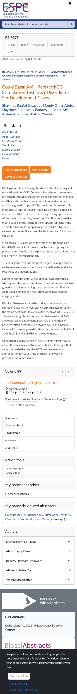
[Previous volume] (62, 475)
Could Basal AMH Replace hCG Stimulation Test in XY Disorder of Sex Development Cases (12, 248)
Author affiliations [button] (15, 272)
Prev (12, 44)
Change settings (18, 683)
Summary (11, 521)
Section (40, 44)
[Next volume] (68, 475)
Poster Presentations (33, 71)
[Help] (71, 24)
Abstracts (11, 550)
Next (23, 44)
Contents (57, 44)
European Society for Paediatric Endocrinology (34, 502)
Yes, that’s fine (19, 676)
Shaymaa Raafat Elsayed (21, 105)
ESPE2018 (10, 71)
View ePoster (40, 272)
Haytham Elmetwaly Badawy (25, 109)
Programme (12, 535)
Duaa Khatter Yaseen (36, 114)
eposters (10, 543)
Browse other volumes (21, 508)
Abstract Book (14, 528)
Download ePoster (15, 279)
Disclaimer (13, 575)
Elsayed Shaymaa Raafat (21, 644)
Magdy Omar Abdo (58, 105)
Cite (10, 51)
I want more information (23, 689)
